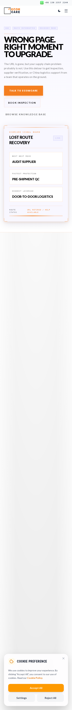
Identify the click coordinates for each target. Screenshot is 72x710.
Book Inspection (22, 102)
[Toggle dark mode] (59, 11)
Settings (21, 697)
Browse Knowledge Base (26, 114)
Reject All (50, 697)
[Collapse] (63, 658)
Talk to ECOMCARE (23, 90)
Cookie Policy (34, 677)
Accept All (36, 687)
